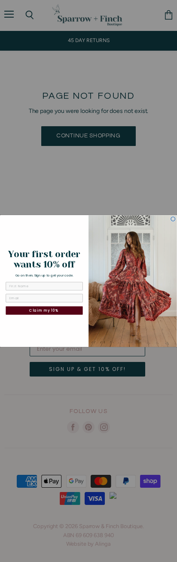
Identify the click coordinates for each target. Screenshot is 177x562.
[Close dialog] (173, 219)
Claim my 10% (44, 310)
